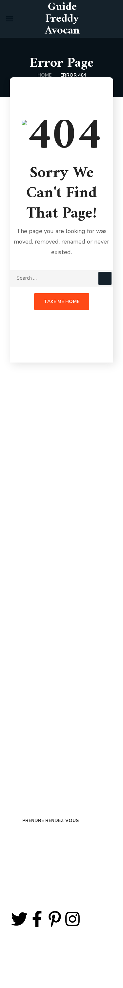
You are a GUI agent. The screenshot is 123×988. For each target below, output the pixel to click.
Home (44, 75)
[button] (114, 19)
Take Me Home (61, 301)
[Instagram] (72, 919)
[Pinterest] (55, 919)
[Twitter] (19, 919)
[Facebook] (37, 919)
